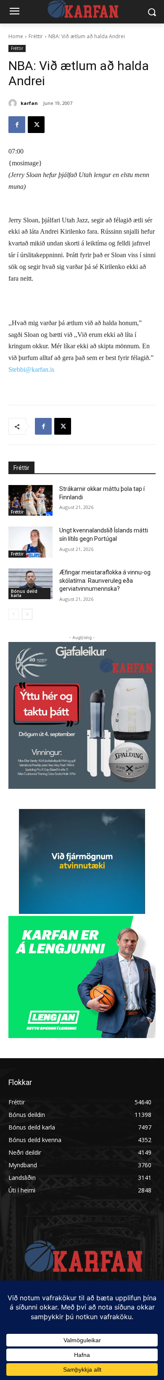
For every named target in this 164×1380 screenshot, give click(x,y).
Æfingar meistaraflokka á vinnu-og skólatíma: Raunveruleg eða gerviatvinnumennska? (105, 580)
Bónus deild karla (24, 593)
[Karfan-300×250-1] (82, 977)
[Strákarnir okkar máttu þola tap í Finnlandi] (30, 500)
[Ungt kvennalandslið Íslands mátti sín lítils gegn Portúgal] (30, 542)
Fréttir (36, 36)
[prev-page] (13, 614)
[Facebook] (16, 124)
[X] (36, 124)
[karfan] (13, 103)
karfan (29, 103)
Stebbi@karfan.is (31, 369)
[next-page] (27, 614)
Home (15, 36)
